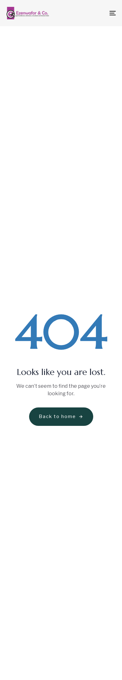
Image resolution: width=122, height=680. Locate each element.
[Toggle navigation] (97, 13)
